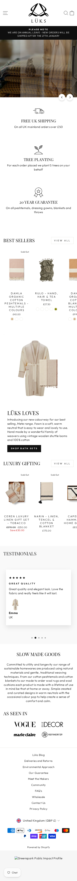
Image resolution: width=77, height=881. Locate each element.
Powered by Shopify (38, 847)
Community (38, 785)
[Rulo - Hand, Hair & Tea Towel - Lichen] (42, 309)
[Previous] (62, 97)
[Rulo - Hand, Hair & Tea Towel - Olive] (55, 309)
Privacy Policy (38, 809)
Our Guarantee (38, 773)
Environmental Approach (38, 767)
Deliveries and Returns (38, 761)
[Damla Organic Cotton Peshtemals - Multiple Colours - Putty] (21, 319)
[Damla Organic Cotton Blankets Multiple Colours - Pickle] (70, 319)
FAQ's (38, 791)
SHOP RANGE (38, 80)
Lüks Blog (38, 755)
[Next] (70, 97)
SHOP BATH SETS (24, 448)
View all (62, 240)
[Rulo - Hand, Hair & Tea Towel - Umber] (51, 309)
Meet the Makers (38, 779)
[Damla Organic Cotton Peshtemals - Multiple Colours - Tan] (12, 319)
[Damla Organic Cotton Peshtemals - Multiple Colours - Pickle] (16, 319)
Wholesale (38, 797)
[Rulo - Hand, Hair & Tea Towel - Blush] (46, 309)
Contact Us (39, 803)
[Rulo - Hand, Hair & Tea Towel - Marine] (37, 309)
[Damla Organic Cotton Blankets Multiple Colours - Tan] (74, 319)
